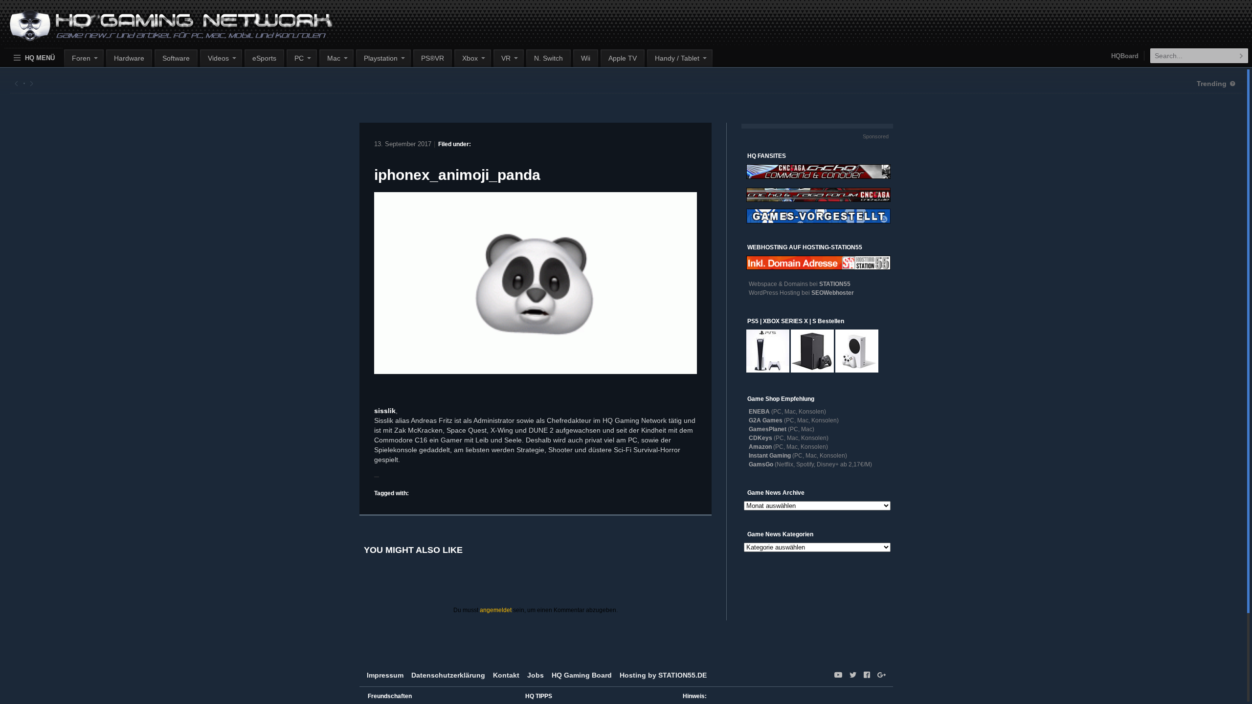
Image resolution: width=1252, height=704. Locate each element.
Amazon (760, 446)
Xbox (470, 58)
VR (506, 58)
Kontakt (506, 675)
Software (176, 58)
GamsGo (761, 464)
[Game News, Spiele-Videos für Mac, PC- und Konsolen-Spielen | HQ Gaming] (162, 29)
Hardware (129, 58)
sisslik (385, 411)
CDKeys (760, 438)
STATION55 (834, 284)
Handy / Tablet (677, 58)
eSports (264, 58)
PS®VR (432, 58)
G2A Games (765, 420)
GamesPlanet (767, 429)
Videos (218, 58)
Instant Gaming (770, 455)
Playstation (381, 58)
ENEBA (759, 411)
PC (299, 58)
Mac (333, 58)
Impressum (385, 675)
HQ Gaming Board (582, 675)
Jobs (535, 675)
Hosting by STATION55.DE (663, 675)
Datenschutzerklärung (448, 675)
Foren (81, 58)
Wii (585, 58)
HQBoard (1125, 56)
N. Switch (548, 58)
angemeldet (496, 610)
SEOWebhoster (832, 292)
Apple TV (622, 58)
